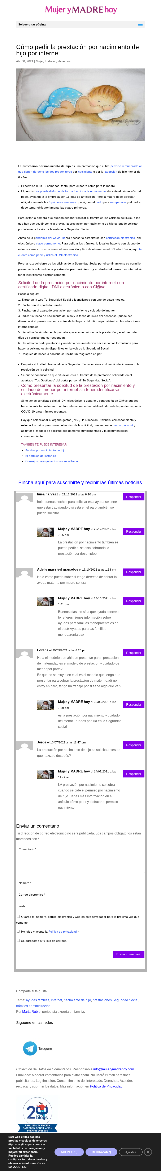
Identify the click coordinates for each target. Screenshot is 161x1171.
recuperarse (118, 202)
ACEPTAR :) (69, 1152)
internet (56, 1000)
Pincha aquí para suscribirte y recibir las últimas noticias (80, 482)
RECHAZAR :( (101, 1152)
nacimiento (85, 171)
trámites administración (33, 1006)
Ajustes (130, 1152)
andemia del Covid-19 (50, 237)
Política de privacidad (63, 931)
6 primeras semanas (62, 202)
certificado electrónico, (121, 237)
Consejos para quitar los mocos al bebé (51, 461)
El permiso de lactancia (40, 455)
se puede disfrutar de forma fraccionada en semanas (71, 191)
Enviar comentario (128, 954)
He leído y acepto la (50, 931)
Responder (133, 497)
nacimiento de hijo (77, 1000)
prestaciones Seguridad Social (115, 1000)
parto (99, 202)
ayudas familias (37, 1000)
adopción (111, 171)
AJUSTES (19, 1166)
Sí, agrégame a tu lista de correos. (43, 940)
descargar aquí (123, 425)
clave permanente (48, 243)
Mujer (39, 61)
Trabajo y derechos (57, 61)
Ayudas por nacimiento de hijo (45, 450)
